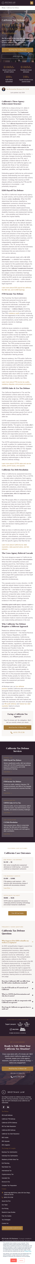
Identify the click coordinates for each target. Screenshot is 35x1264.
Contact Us (5, 1223)
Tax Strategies (6, 1219)
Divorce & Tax (6, 1181)
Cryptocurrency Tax (8, 1174)
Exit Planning (5, 1163)
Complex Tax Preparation (9, 1185)
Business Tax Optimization (9, 1152)
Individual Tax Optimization (10, 1155)
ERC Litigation (6, 1145)
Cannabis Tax (6, 1178)
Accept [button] (13, 1260)
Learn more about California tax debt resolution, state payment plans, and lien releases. (15, 547)
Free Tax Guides (6, 1216)
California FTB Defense (8, 1119)
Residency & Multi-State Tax (10, 1159)
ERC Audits (5, 1137)
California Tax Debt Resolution (10, 1134)
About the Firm (6, 1201)
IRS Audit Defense (7, 1115)
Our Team (5, 1205)
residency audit (14, 313)
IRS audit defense (10, 704)
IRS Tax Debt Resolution (9, 1126)
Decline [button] (21, 1260)
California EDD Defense (8, 1130)
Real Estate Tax (6, 1167)
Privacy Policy (27, 1251)
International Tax (7, 1170)
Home (3, 8)
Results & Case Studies (8, 1212)
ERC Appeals (5, 1141)
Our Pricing (5, 1208)
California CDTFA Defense (9, 1122)
